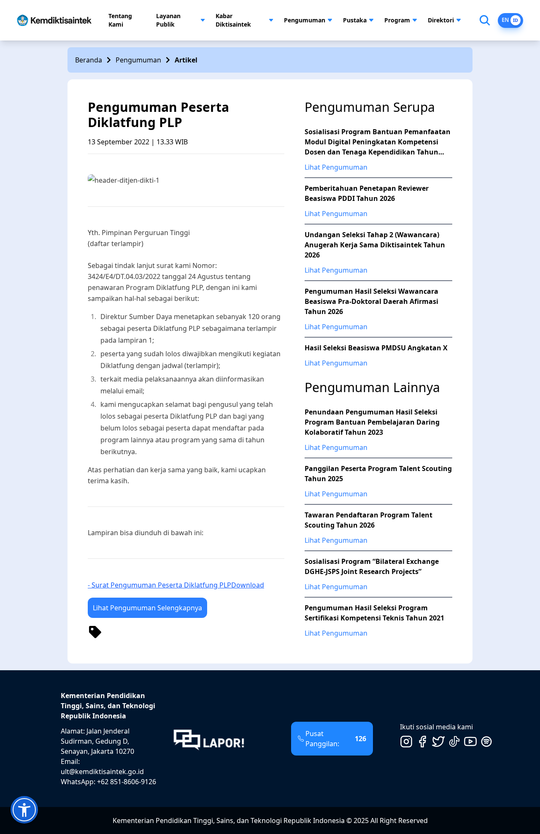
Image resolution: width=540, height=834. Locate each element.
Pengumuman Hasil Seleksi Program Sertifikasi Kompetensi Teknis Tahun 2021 (374, 613)
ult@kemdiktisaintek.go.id (102, 771)
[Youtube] (470, 741)
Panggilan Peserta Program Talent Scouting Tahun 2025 (378, 473)
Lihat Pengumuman (336, 167)
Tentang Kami (120, 20)
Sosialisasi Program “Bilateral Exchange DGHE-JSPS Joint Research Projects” (372, 566)
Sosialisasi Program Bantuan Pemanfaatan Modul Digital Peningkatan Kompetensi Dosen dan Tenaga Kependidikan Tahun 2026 (378, 142)
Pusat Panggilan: (335, 738)
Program (397, 20)
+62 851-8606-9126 (126, 781)
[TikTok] (454, 741)
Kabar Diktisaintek (233, 20)
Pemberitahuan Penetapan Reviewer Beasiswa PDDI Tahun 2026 (367, 193)
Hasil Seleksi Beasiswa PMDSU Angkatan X (376, 347)
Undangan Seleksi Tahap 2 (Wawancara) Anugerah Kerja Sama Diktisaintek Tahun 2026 (375, 245)
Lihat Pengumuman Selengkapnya (147, 607)
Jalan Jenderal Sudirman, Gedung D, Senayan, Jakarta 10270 (97, 741)
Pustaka (355, 20)
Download (247, 585)
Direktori (441, 20)
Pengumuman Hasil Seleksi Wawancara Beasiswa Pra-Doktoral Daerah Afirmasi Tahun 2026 (371, 301)
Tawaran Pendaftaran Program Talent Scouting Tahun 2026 (368, 520)
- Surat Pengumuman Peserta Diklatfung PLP (159, 585)
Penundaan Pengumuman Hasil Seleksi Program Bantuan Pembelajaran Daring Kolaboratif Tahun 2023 (372, 422)
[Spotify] (486, 741)
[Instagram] (406, 741)
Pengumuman (304, 20)
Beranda (88, 60)
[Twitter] (438, 741)
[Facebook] (422, 741)
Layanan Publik (168, 20)
